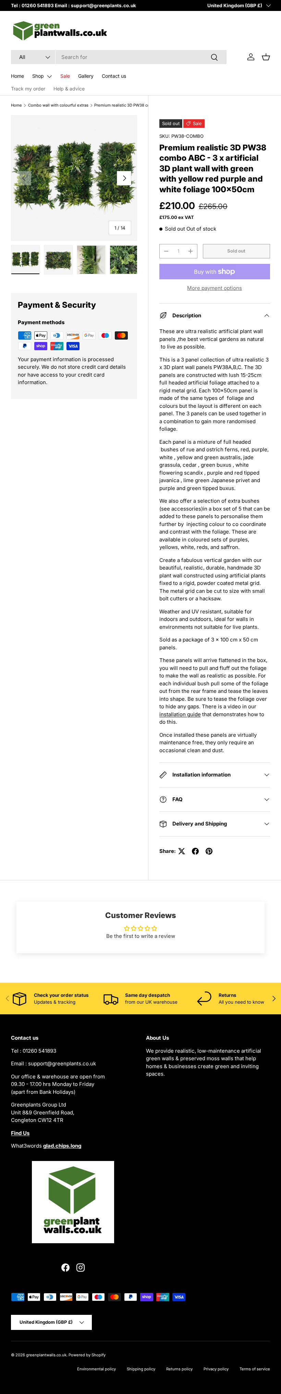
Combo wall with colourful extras (58, 105)
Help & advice (69, 88)
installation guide (180, 714)
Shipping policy (141, 1369)
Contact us (114, 76)
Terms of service (255, 1369)
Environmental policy (96, 1369)
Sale (65, 76)
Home (17, 76)
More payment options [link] (214, 288)
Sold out (236, 251)
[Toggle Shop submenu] (49, 76)
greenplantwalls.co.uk (46, 1355)
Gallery (86, 76)
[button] (265, 56)
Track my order (28, 88)
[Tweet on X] (181, 851)
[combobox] (119, 57)
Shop (38, 76)
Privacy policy (216, 1369)
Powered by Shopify (87, 1355)
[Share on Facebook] (195, 851)
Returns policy (179, 1369)
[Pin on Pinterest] (209, 851)
